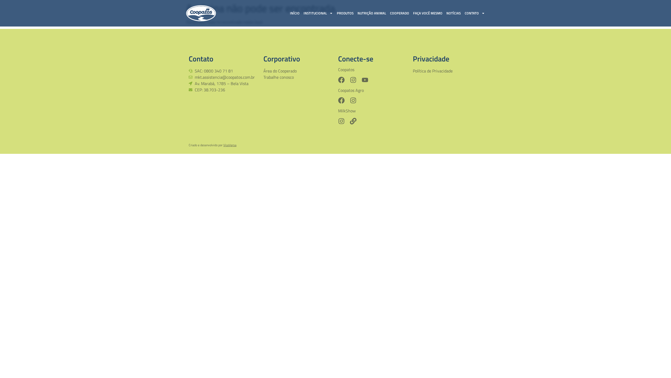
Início (295, 13)
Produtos (345, 13)
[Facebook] (341, 80)
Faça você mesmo (427, 13)
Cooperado (399, 13)
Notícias (453, 13)
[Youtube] (365, 80)
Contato (472, 13)
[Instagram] (353, 80)
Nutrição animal (372, 13)
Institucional (315, 13)
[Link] (353, 121)
